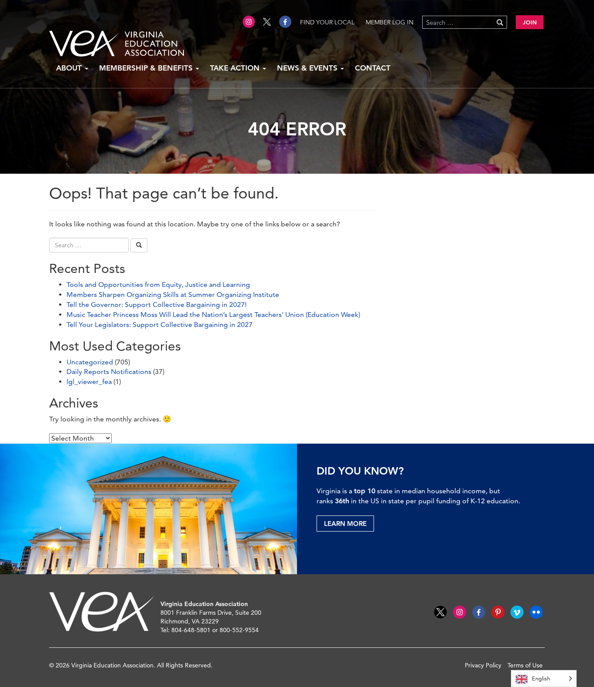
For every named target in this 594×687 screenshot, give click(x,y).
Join (530, 22)
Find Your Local (327, 22)
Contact (372, 68)
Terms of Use (525, 665)
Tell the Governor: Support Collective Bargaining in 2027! (157, 304)
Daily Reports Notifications (109, 371)
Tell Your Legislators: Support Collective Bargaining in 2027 (160, 324)
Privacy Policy (483, 665)
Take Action (236, 68)
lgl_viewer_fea (89, 381)
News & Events (308, 68)
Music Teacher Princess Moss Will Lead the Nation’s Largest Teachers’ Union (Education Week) (213, 314)
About (70, 68)
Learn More (345, 523)
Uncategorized (90, 362)
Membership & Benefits (147, 68)
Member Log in (390, 22)
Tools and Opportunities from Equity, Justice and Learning (158, 284)
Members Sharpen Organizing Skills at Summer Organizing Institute (173, 294)
